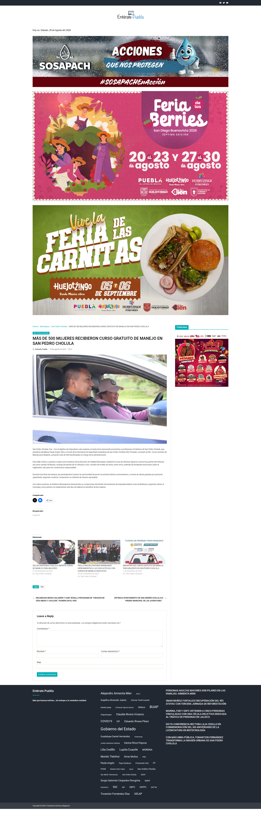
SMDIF (147, 781)
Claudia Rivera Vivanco (130, 714)
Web (39, 662)
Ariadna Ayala (106, 707)
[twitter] (224, 3)
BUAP (154, 707)
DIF (118, 721)
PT (154, 763)
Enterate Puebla (41, 349)
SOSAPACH (104, 787)
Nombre (41, 651)
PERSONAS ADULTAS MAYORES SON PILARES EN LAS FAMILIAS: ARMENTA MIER (195, 692)
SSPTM (154, 787)
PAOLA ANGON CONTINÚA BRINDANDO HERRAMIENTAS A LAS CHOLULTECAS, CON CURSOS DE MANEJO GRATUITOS (96, 568)
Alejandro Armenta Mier (116, 693)
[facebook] (220, 3)
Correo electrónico (110, 651)
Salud (131, 769)
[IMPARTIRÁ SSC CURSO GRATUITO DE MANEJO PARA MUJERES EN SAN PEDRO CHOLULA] (144, 552)
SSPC (132, 787)
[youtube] (227, 3)
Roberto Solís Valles (117, 769)
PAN (144, 757)
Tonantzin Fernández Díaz (115, 793)
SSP (123, 787)
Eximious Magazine (62, 806)
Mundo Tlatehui (110, 756)
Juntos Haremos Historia (110, 743)
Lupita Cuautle (128, 749)
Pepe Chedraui (125, 763)
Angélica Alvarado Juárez (113, 700)
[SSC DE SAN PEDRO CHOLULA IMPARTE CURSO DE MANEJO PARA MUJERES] (54, 552)
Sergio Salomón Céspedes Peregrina (120, 780)
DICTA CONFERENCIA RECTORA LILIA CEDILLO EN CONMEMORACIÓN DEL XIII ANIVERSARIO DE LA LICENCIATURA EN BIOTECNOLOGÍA (193, 727)
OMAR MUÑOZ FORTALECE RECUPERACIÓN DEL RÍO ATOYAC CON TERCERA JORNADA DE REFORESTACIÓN (196, 702)
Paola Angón (107, 763)
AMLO (138, 694)
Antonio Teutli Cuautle (140, 700)
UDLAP (138, 793)
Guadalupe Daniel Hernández (115, 736)
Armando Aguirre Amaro (125, 707)
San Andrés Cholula (146, 769)
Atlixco (141, 707)
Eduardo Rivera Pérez (136, 721)
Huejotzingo (138, 737)
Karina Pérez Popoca (135, 742)
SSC (42, 587)
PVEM (103, 769)
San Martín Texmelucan (109, 775)
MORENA (147, 749)
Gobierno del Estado (118, 729)
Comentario (43, 629)
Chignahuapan (106, 715)
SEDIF (143, 775)
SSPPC (143, 787)
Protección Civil (142, 763)
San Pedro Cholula (41, 333)
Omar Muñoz (131, 756)
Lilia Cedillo (108, 749)
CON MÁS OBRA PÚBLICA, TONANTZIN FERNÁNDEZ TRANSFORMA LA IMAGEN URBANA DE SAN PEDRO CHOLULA (194, 740)
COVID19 (106, 721)
